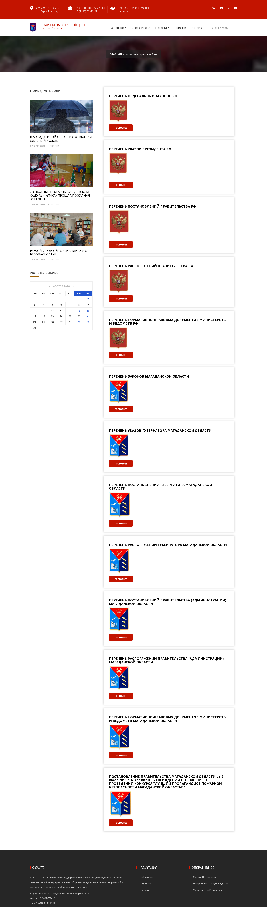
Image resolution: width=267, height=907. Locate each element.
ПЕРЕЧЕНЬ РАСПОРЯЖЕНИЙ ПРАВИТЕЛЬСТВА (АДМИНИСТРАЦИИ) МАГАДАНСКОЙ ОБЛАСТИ (166, 660)
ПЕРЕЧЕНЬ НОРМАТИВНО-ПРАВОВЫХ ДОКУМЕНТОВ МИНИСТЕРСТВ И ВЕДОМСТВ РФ (167, 321)
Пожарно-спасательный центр (63, 26)
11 (43, 310)
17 (34, 316)
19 (52, 316)
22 (79, 316)
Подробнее (121, 127)
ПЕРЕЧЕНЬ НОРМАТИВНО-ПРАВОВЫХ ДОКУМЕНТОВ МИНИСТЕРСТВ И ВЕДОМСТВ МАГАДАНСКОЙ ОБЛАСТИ (167, 719)
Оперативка (139, 27)
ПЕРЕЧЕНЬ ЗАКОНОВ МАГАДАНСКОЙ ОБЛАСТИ (149, 376)
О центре (117, 27)
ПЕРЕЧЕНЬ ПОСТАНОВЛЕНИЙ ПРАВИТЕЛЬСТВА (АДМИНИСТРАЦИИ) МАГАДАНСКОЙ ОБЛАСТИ (167, 602)
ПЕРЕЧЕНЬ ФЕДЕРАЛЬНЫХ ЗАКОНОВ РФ (143, 96)
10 (34, 310)
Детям (195, 27)
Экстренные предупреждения (210, 883)
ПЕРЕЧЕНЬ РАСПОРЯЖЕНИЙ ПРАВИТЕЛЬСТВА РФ (151, 266)
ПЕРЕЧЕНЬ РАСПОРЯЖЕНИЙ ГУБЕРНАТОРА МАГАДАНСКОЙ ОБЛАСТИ (168, 545)
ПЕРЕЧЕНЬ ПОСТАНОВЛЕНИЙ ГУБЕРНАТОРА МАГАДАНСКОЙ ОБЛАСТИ (160, 486)
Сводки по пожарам (205, 877)
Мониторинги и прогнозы (208, 890)
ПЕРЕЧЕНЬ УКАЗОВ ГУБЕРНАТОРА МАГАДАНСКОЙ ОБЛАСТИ (160, 430)
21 (69, 316)
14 (69, 310)
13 (61, 310)
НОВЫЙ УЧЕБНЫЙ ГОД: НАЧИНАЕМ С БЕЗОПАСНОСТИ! (58, 252)
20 (61, 316)
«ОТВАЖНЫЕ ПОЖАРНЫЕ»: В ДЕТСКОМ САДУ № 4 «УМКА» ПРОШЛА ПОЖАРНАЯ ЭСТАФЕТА (60, 195)
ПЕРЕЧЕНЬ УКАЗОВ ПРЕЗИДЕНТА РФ (140, 149)
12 (52, 310)
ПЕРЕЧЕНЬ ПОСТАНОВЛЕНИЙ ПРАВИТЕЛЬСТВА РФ (152, 206)
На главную (146, 877)
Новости (161, 27)
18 (43, 316)
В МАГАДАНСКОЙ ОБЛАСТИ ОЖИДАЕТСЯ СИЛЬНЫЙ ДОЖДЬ (61, 139)
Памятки (180, 27)
